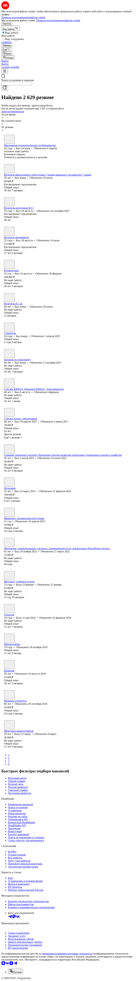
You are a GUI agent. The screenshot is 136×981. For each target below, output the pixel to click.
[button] (5, 61)
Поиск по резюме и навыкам (17, 80)
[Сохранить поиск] (4, 88)
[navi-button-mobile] (4, 71)
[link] (7, 53)
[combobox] (16, 83)
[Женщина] (9, 575)
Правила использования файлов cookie (58, 20)
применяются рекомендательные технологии (67, 953)
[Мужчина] (9, 139)
